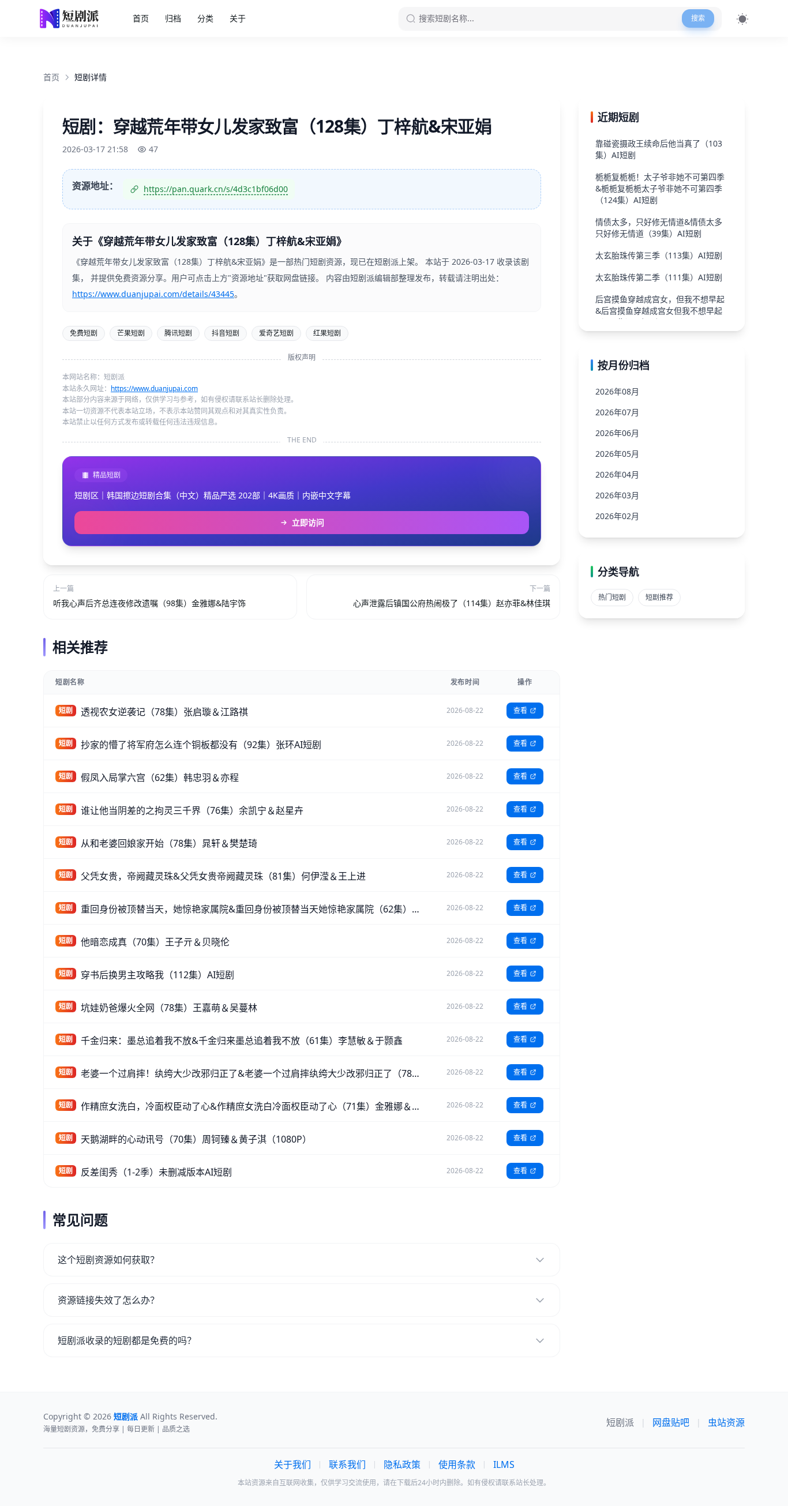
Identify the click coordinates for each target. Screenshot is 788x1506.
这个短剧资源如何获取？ (108, 1259)
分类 (205, 18)
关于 (238, 18)
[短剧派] (71, 18)
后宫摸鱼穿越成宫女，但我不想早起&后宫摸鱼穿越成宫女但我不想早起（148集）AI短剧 (660, 311)
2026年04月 (617, 474)
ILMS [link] (504, 1464)
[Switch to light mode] (742, 18)
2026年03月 (617, 495)
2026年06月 (617, 432)
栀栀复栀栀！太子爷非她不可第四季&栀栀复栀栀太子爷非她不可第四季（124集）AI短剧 (660, 188)
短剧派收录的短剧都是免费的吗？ (127, 1340)
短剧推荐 (659, 597)
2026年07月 (617, 412)
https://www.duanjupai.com (154, 388)
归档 (173, 18)
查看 (520, 710)
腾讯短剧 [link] (178, 333)
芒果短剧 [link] (131, 333)
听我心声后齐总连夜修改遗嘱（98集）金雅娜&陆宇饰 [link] (149, 603)
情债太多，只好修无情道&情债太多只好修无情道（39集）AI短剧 (658, 227)
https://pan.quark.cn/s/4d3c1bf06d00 (216, 188)
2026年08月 (617, 391)
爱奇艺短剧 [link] (276, 333)
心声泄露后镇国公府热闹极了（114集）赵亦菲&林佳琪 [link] (451, 603)
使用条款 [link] (456, 1464)
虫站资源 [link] (726, 1422)
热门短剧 (612, 597)
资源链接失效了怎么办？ (108, 1300)
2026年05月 (617, 453)
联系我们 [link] (347, 1464)
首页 (141, 18)
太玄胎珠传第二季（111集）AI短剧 (658, 277)
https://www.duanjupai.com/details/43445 (153, 293)
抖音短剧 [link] (225, 333)
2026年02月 (617, 515)
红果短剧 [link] (327, 333)
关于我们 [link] (292, 1464)
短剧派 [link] (620, 1422)
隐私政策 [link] (402, 1464)
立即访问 (308, 522)
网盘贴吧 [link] (670, 1422)
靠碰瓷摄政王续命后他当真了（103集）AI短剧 (658, 149)
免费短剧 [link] (83, 333)
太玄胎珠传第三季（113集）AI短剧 (658, 255)
